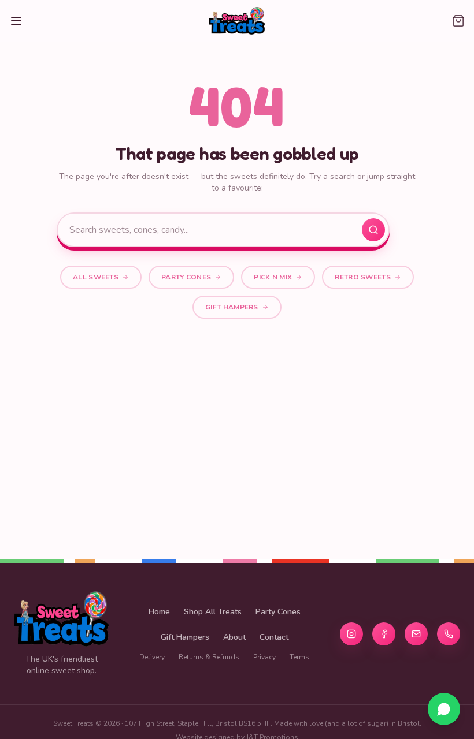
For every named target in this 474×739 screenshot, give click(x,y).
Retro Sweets (363, 277)
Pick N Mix (273, 277)
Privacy (264, 657)
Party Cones (186, 277)
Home (159, 611)
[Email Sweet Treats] (416, 633)
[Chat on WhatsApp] (444, 709)
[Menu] (20, 21)
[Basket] (453, 20)
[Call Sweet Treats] (448, 633)
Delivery (152, 657)
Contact (274, 637)
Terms (299, 657)
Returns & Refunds (209, 657)
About (234, 637)
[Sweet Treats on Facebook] (383, 633)
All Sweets (95, 277)
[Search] (373, 229)
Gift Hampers (231, 307)
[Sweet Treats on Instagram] (351, 633)
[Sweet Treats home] (237, 21)
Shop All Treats (213, 611)
